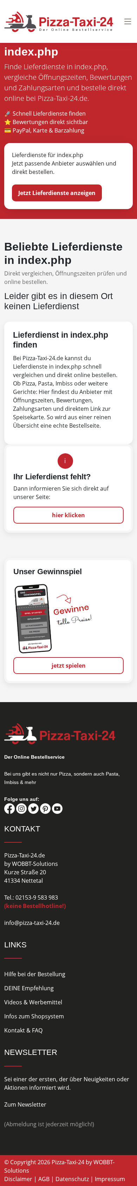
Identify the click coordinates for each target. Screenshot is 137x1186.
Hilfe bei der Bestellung (34, 974)
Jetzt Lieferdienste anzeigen (57, 193)
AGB (44, 1179)
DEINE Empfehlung (29, 988)
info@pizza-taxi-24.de (32, 923)
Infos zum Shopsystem (34, 1016)
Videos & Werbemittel (33, 1002)
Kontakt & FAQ (23, 1030)
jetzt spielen (69, 665)
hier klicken (68, 515)
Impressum (110, 1179)
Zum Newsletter (25, 1104)
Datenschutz (72, 1179)
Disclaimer (18, 1179)
